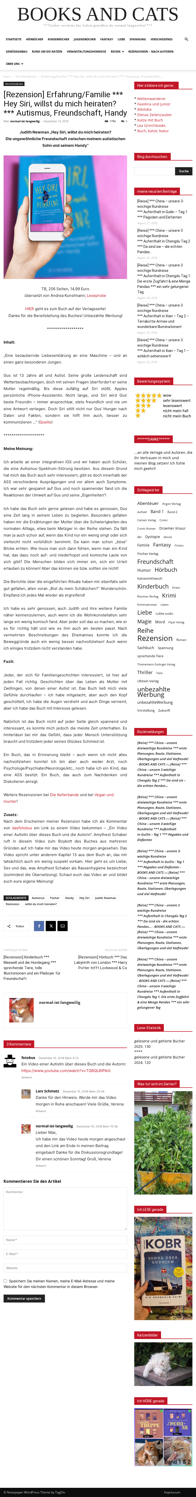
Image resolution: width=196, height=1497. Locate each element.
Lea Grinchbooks (151, 125)
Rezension (12, 904)
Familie (143, 545)
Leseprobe (96, 295)
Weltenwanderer (151, 98)
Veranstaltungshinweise (86, 51)
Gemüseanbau (16, 51)
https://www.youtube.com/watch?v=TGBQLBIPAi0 (66, 1070)
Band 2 (172, 512)
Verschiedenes (162, 39)
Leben (165, 604)
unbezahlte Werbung (153, 691)
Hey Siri (84, 898)
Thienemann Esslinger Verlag (156, 664)
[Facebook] (39, 926)
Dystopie (152, 536)
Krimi (169, 595)
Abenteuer (148, 503)
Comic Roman (146, 528)
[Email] (62, 926)
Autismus (38, 898)
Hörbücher (34, 39)
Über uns (13, 64)
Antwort (26, 1077)
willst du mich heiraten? (41, 904)
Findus (179, 545)
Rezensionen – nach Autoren (151, 51)
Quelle (45, 422)
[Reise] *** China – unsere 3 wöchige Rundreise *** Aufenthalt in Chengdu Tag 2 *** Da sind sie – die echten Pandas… (163, 241)
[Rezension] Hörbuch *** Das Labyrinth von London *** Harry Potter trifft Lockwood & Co (100, 962)
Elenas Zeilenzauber (154, 114)
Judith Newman (105, 898)
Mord (160, 621)
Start (7, 76)
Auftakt (142, 512)
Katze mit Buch (150, 120)
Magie (144, 621)
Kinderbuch (153, 586)
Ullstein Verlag (148, 681)
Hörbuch (166, 569)
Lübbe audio (164, 613)
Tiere (159, 673)
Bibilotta (144, 109)
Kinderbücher (58, 39)
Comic (164, 520)
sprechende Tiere (150, 656)
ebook (168, 537)
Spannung (138, 39)
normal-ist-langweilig (25, 121)
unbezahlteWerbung (155, 702)
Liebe (121, 39)
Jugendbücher (85, 39)
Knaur (176, 587)
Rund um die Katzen (47, 51)
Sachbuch (145, 647)
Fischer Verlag (147, 553)
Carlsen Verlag (146, 520)
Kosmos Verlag (147, 596)
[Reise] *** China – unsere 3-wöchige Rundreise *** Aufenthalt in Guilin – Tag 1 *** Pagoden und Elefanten (162, 209)
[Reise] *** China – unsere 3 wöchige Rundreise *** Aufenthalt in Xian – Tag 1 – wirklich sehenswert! (163, 348)
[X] (51, 926)
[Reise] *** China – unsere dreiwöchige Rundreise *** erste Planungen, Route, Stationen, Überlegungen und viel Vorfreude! (161, 883)
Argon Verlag (171, 504)
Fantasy (106, 39)
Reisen (115, 51)
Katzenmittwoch (149, 578)
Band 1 (157, 511)
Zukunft (164, 710)
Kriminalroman (147, 604)
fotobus (28, 1057)
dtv (139, 537)
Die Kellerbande (64, 794)
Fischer (54, 898)
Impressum (172, 1492)
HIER (29, 308)
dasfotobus (22, 827)
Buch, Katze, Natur (153, 130)
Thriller (145, 672)
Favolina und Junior (153, 104)
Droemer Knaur (172, 528)
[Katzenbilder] (163, 1364)
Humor (144, 570)
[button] (186, 39)
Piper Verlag (176, 622)
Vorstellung (146, 710)
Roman (181, 640)
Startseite (13, 39)
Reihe (145, 630)
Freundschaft (155, 561)
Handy (69, 898)
